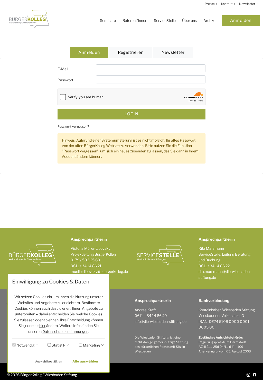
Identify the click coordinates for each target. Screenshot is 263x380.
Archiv (208, 20)
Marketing (91, 345)
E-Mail (63, 69)
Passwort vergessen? (73, 126)
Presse (210, 4)
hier (42, 325)
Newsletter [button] (173, 52)
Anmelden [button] (89, 52)
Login (131, 113)
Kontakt (227, 4)
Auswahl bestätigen (48, 361)
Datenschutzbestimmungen (65, 331)
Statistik (58, 345)
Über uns (189, 20)
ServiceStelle (165, 20)
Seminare (108, 20)
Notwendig (25, 345)
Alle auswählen (85, 361)
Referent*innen (135, 20)
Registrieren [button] (131, 52)
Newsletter (247, 4)
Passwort (65, 80)
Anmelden (240, 20)
